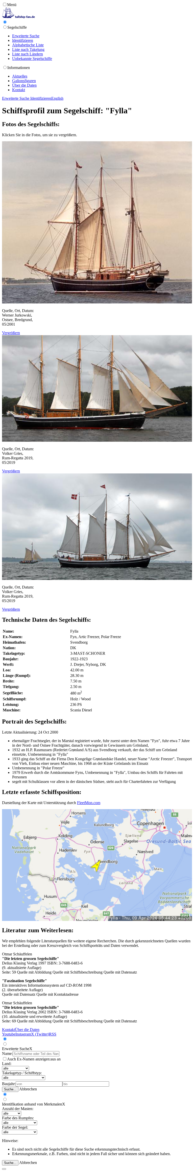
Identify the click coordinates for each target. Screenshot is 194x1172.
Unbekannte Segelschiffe (32, 58)
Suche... (10, 1089)
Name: (7, 1053)
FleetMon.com (88, 803)
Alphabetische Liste (28, 45)
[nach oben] (4, 1169)
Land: (6, 1063)
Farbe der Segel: (15, 1127)
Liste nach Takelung (28, 49)
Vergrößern (11, 333)
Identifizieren (22, 40)
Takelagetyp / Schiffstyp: (22, 1073)
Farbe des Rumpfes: (18, 1118)
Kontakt (18, 90)
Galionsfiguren (24, 81)
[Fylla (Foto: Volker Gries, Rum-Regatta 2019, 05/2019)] (97, 440)
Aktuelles (19, 76)
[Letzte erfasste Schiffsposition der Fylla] (97, 919)
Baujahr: (9, 1084)
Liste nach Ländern (27, 54)
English (57, 98)
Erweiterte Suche (25, 36)
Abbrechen (28, 1089)
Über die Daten (24, 85)
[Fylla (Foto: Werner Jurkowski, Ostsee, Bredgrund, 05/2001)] (97, 302)
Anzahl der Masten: (17, 1109)
